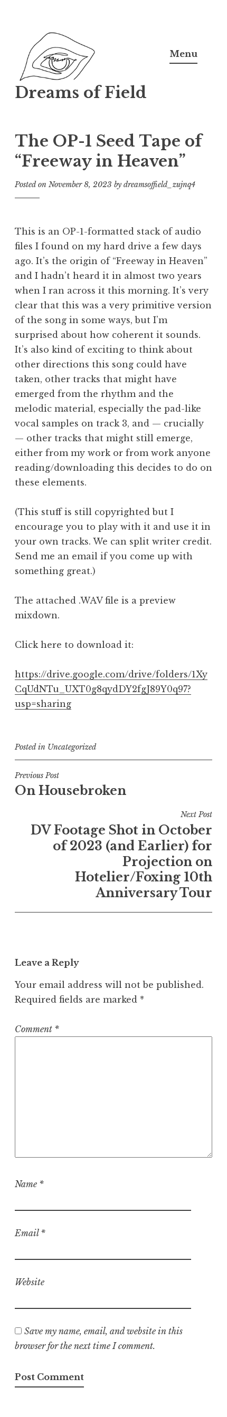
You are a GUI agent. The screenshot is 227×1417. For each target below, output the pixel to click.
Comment (37, 1029)
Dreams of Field (81, 92)
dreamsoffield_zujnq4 (159, 184)
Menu (183, 53)
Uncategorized (72, 747)
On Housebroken (70, 784)
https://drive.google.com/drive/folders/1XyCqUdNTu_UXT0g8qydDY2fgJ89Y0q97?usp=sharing (111, 689)
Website (29, 1282)
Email (30, 1233)
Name (29, 1184)
